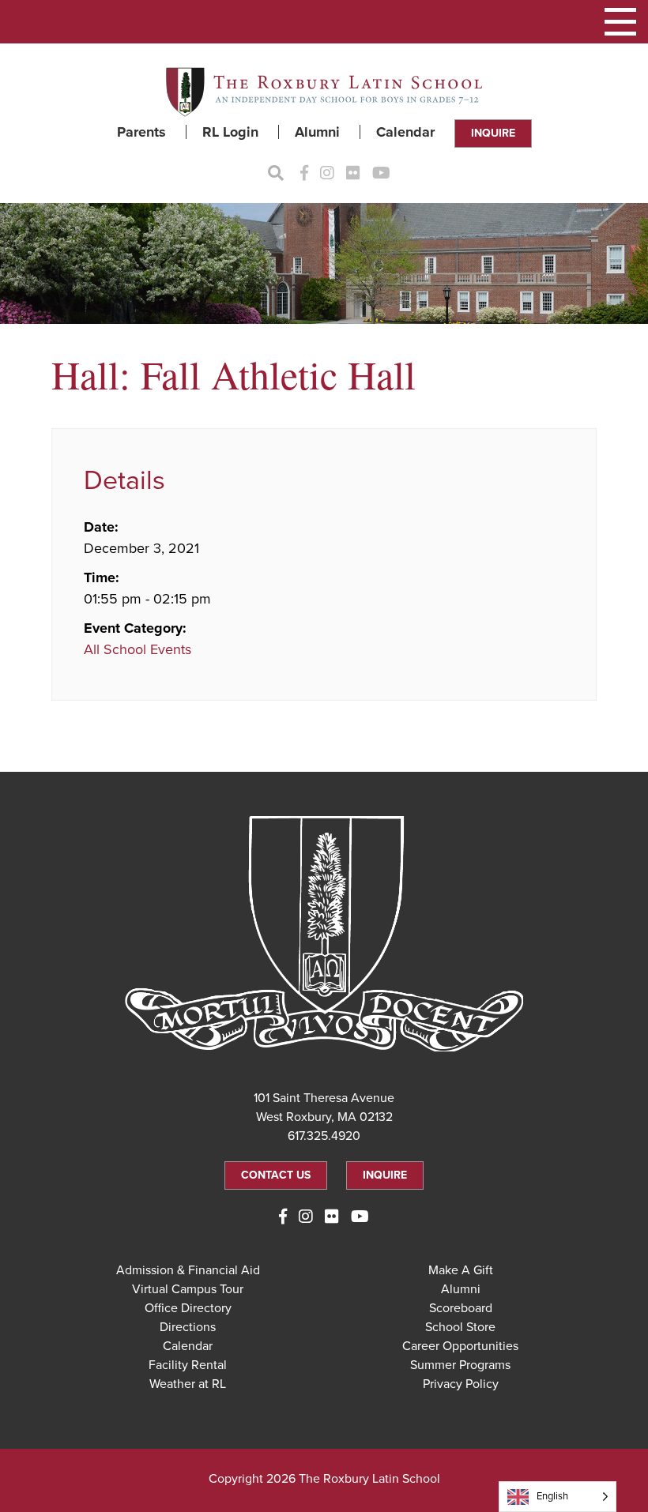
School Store (460, 1327)
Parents (141, 132)
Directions (188, 1327)
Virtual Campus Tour (187, 1289)
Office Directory (188, 1308)
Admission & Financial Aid (188, 1270)
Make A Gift (460, 1270)
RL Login (230, 132)
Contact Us (276, 1175)
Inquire (493, 133)
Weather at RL (187, 1384)
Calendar (405, 132)
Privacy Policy (461, 1384)
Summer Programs (460, 1365)
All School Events (137, 649)
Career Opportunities (460, 1346)
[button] (620, 22)
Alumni (317, 132)
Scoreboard (460, 1308)
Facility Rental (188, 1365)
